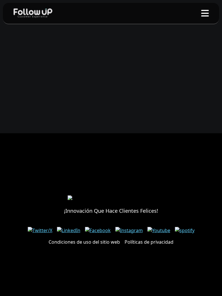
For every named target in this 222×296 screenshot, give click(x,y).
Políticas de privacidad (149, 242)
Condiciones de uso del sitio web (84, 242)
